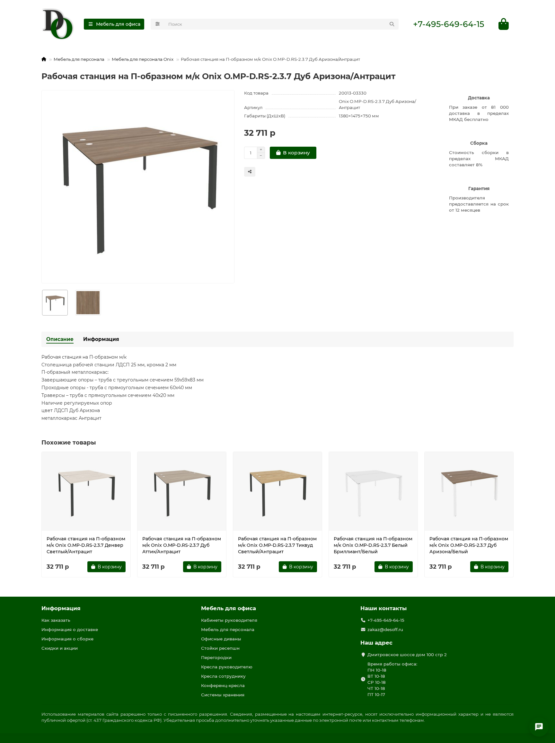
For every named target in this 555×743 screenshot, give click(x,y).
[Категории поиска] (157, 24)
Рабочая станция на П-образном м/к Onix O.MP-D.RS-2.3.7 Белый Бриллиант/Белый (373, 545)
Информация (101, 339)
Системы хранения (222, 694)
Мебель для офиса (228, 608)
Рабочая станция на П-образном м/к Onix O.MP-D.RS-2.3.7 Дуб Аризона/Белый (468, 545)
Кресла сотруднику (223, 676)
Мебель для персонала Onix (142, 59)
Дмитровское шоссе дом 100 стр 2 (407, 654)
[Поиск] (391, 24)
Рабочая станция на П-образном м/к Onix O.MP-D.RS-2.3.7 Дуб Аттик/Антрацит (181, 545)
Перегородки (216, 657)
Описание (60, 339)
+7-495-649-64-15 (448, 24)
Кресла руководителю (226, 666)
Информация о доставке (69, 629)
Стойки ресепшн (220, 648)
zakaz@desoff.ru (385, 629)
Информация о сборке (67, 638)
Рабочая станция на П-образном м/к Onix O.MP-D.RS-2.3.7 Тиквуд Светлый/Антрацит (277, 545)
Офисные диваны (221, 638)
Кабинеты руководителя (229, 620)
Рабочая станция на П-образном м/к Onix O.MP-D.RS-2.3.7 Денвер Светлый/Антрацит (86, 545)
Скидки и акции (59, 648)
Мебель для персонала (79, 59)
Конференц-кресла (223, 685)
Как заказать (55, 620)
